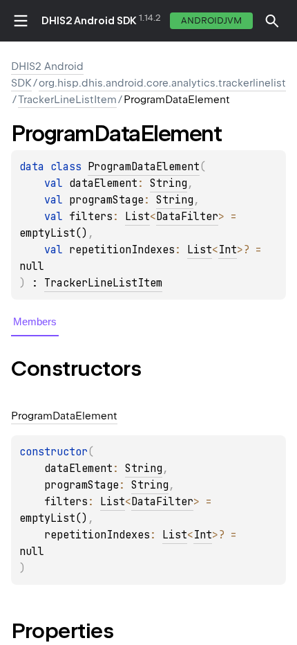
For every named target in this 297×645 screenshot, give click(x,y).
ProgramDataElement (144, 167)
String (168, 183)
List (137, 217)
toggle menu (20, 20)
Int (227, 250)
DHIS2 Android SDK (89, 21)
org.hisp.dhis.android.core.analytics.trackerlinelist (162, 83)
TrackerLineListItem (67, 99)
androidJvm (211, 20)
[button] (272, 21)
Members (35, 321)
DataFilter (187, 217)
